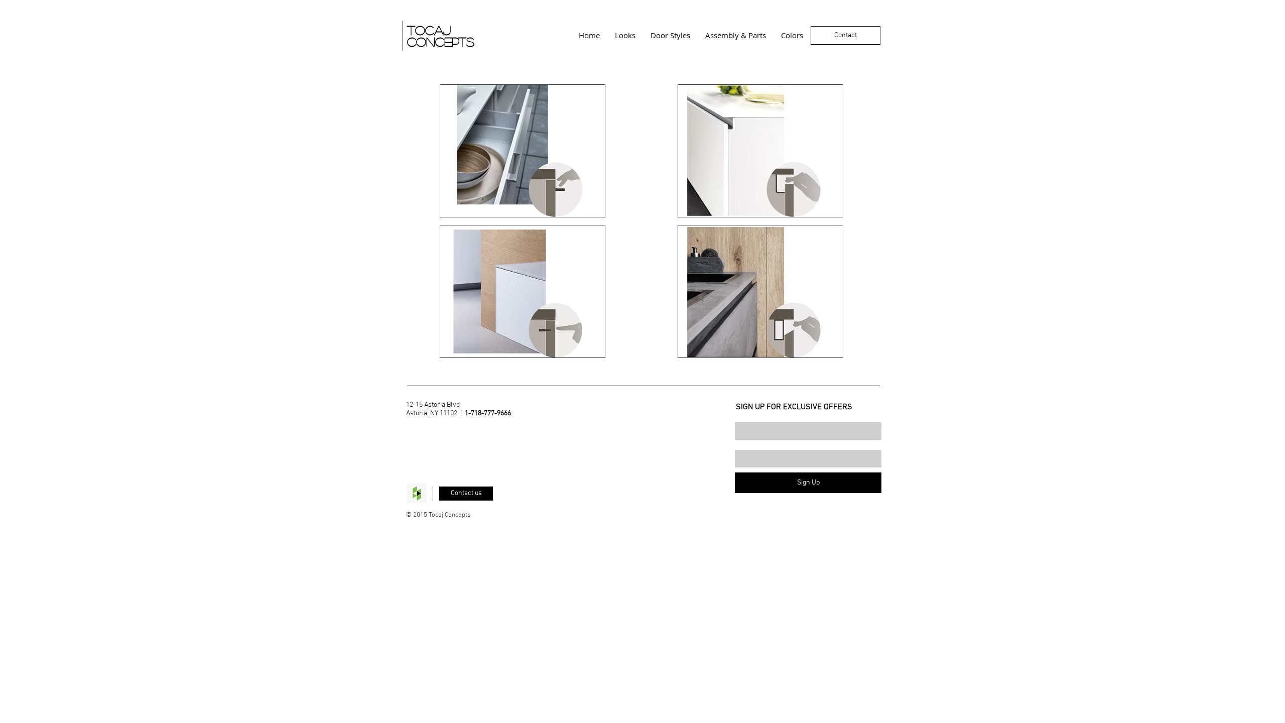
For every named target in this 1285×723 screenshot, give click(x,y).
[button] (522, 150)
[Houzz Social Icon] (417, 493)
